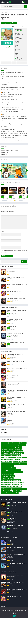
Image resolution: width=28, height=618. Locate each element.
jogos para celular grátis (7, 478)
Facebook (3, 62)
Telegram (19, 62)
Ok (14, 615)
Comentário (4, 214)
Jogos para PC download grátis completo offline (13, 482)
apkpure (17, 457)
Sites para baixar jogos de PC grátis (10, 493)
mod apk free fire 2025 (7, 490)
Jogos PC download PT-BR (7, 486)
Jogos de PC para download (8, 476)
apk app (3, 445)
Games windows (5, 472)
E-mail (2, 238)
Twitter (8, 62)
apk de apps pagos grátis (15, 447)
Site (1, 244)
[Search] (25, 6)
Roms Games (4, 432)
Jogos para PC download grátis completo (11, 480)
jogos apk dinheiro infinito (8, 474)
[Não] (26, 612)
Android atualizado (14, 443)
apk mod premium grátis (7, 457)
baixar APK (16, 459)
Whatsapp (24, 62)
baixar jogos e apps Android (19, 461)
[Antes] (1, 170)
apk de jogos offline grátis (7, 449)
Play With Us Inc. (18, 30)
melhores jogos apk (6, 488)
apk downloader (5, 451)
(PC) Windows (5, 443)
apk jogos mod (11, 455)
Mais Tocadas (4, 435)
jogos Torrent (18, 486)
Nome (2, 231)
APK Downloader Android (17, 451)
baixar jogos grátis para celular (19, 463)
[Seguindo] (26, 170)
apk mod (18, 455)
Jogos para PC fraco (6, 484)
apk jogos (4, 455)
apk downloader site (19, 453)
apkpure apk (23, 457)
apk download (18, 449)
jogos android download (16, 472)
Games (8, 22)
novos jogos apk (17, 490)
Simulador (14, 22)
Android (6, 12)
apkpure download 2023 (7, 459)
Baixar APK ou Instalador (8, 43)
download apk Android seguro (9, 468)
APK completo (5, 447)
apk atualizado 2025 (11, 445)
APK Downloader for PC (7, 453)
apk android (23, 443)
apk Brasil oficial (22, 445)
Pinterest (14, 62)
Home (2, 12)
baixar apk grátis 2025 (7, 461)
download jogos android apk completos (11, 470)
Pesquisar (24, 261)
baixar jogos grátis (6, 463)
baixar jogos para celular (7, 465)
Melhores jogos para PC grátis (19, 488)
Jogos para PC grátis (17, 484)
